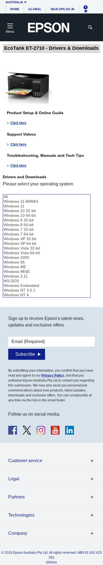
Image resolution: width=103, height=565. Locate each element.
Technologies (21, 515)
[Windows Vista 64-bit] (46, 253)
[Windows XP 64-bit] (46, 243)
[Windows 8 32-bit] (46, 220)
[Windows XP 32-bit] (46, 239)
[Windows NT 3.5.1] (46, 290)
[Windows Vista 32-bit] (46, 248)
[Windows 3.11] (46, 276)
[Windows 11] (46, 206)
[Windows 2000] (46, 257)
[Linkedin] (69, 430)
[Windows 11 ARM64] (46, 201)
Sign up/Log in (62, 9)
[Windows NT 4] (46, 295)
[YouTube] (55, 430)
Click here (18, 123)
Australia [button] (14, 2)
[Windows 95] (46, 262)
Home (14, 9)
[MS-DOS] (46, 281)
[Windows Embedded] (46, 285)
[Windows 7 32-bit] (46, 229)
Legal (13, 478)
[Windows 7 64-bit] (46, 234)
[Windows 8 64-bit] (46, 225)
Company (17, 533)
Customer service (25, 460)
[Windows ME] (46, 267)
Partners (16, 497)
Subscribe (25, 354)
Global (34, 9)
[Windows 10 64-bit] (46, 215)
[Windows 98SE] (46, 271)
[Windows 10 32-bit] (46, 211)
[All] (46, 196)
